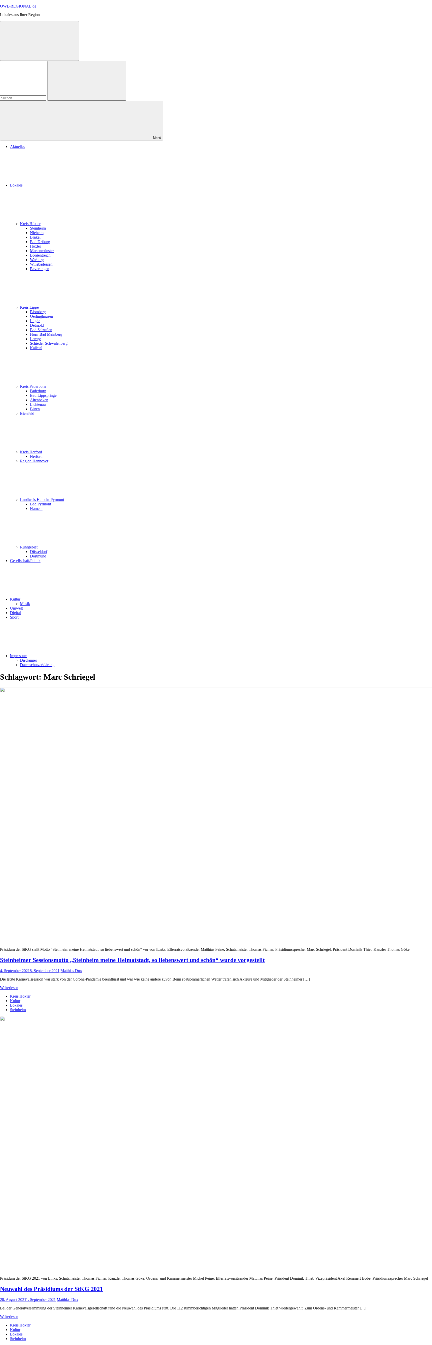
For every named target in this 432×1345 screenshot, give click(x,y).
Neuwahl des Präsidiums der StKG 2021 (51, 1289)
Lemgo (35, 339)
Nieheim (37, 233)
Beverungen (39, 269)
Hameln (36, 508)
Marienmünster (42, 251)
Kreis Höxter (30, 224)
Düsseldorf (38, 551)
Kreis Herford (31, 452)
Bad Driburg (40, 242)
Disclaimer (28, 660)
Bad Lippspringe (43, 395)
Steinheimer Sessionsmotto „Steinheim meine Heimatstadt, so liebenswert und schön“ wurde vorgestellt (132, 960)
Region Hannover (34, 461)
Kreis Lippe (29, 307)
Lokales (16, 185)
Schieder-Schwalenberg (49, 343)
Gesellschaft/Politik (25, 560)
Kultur (15, 599)
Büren (35, 409)
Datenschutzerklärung (37, 665)
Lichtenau (38, 404)
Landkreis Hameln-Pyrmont (42, 499)
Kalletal (36, 348)
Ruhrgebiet (29, 547)
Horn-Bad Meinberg (46, 334)
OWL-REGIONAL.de (18, 6)
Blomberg (38, 312)
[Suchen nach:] (23, 98)
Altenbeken (39, 400)
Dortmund (38, 556)
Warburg (37, 260)
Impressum (18, 656)
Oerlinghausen (41, 316)
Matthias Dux (71, 971)
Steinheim (38, 228)
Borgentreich (40, 255)
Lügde (35, 321)
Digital (15, 613)
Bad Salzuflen (41, 330)
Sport (14, 617)
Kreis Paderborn (33, 386)
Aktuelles (17, 146)
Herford (36, 456)
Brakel (35, 237)
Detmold (37, 325)
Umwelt (16, 608)
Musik (25, 604)
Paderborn (38, 391)
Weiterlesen (9, 988)
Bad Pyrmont (40, 504)
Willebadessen (41, 264)
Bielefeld (27, 413)
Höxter (35, 246)
